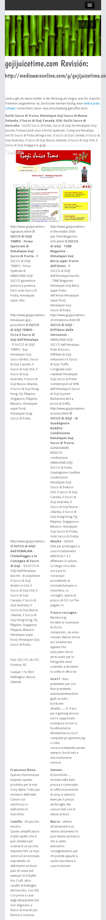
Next (92, 24)
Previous (83, 24)
